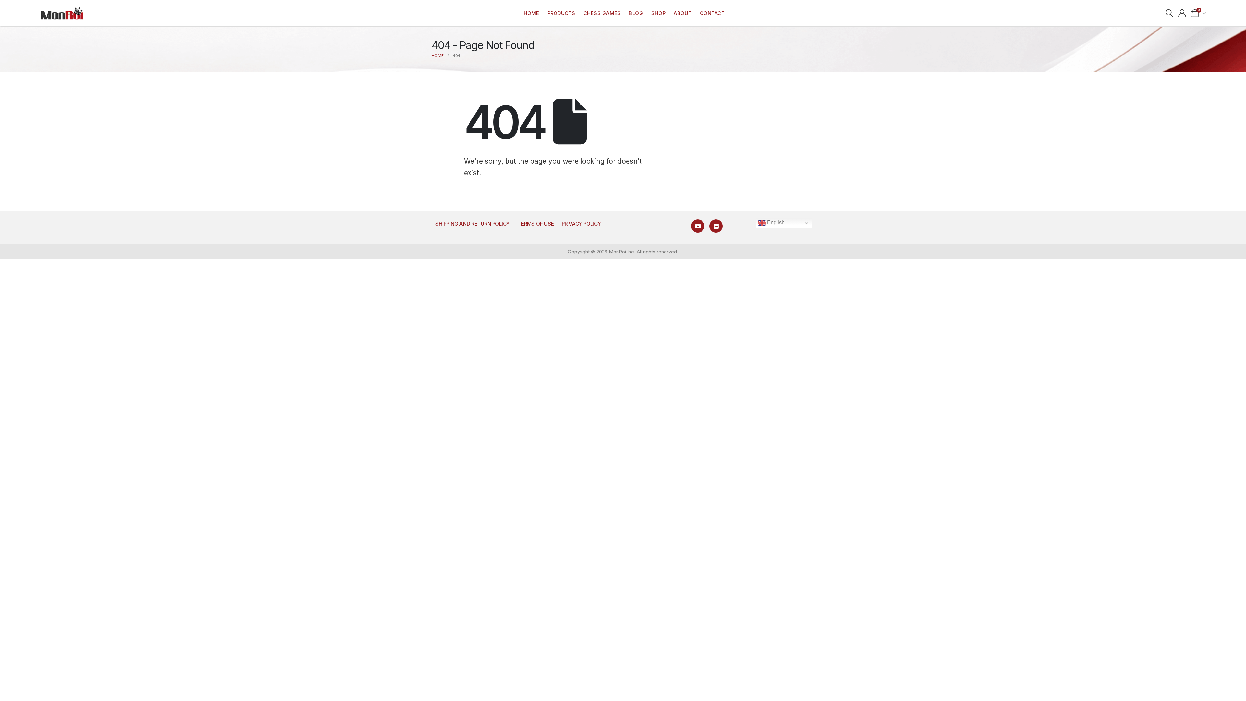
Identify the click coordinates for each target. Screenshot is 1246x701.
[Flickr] (716, 226)
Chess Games (602, 13)
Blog (636, 13)
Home (531, 13)
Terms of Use (536, 224)
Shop (658, 13)
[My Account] (1182, 13)
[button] (1169, 13)
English (775, 222)
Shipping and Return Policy (472, 224)
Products (561, 13)
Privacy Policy (581, 224)
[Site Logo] (62, 13)
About (683, 13)
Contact (712, 13)
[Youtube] (697, 226)
